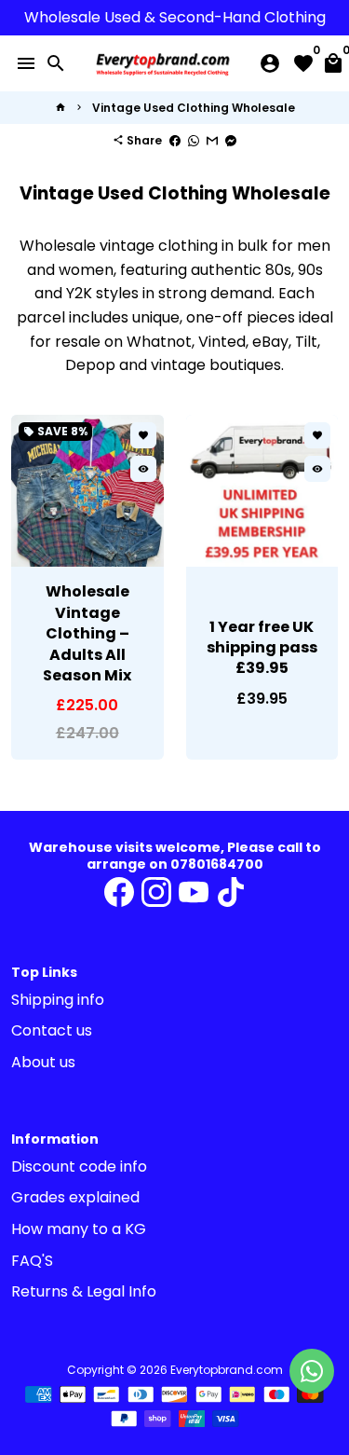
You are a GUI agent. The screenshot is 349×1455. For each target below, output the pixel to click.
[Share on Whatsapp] (193, 140)
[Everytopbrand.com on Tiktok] (231, 892)
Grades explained (75, 1197)
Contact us (51, 1030)
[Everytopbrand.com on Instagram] (156, 892)
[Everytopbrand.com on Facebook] (119, 892)
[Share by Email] (212, 140)
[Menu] (26, 63)
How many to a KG (78, 1229)
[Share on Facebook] (175, 140)
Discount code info (79, 1166)
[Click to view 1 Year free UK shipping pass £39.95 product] (262, 491)
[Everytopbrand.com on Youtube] (193, 892)
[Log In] (270, 63)
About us (43, 1062)
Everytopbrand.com (226, 1370)
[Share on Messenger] (230, 140)
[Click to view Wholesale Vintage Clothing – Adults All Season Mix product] (87, 491)
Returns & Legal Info (83, 1291)
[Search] (56, 63)
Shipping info (57, 999)
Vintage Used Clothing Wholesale (193, 108)
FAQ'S (32, 1260)
